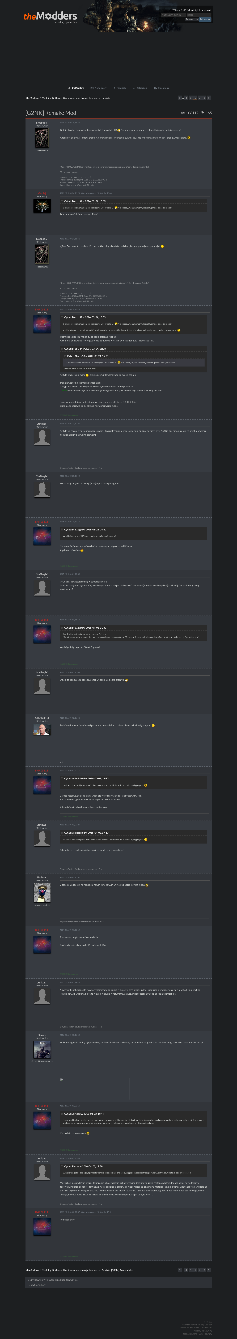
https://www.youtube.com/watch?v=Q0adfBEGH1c (81, 922)
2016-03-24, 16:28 (70, 193)
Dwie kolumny (205, 1334)
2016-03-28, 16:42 (70, 476)
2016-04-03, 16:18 (70, 930)
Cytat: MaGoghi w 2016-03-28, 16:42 (85, 529)
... (183, 98)
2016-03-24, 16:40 (70, 239)
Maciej (41, 193)
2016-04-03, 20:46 (70, 1158)
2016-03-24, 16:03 (70, 122)
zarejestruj (206, 10)
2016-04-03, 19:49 (70, 982)
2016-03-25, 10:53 (70, 423)
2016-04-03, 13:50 (70, 877)
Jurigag (41, 423)
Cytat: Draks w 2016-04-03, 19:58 (83, 1166)
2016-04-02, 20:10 (70, 770)
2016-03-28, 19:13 (70, 521)
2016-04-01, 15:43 (70, 672)
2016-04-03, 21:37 (70, 1212)
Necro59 (41, 122)
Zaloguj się (192, 10)
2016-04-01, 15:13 (70, 620)
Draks (42, 1035)
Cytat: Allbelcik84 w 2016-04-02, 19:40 (86, 778)
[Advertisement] (118, 57)
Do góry (119, 1313)
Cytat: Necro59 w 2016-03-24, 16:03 (84, 201)
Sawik (105, 97)
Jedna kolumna (190, 1334)
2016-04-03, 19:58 (70, 1035)
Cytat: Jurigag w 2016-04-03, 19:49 (84, 1113)
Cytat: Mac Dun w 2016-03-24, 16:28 (85, 348)
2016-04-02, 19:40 (70, 718)
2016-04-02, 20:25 (70, 825)
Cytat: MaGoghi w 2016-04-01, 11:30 (85, 627)
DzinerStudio (206, 1327)
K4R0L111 (41, 309)
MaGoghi (42, 476)
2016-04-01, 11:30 (70, 574)
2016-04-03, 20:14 (70, 1106)
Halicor (41, 877)
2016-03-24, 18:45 (70, 309)
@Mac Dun (65, 246)
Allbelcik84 (42, 717)
